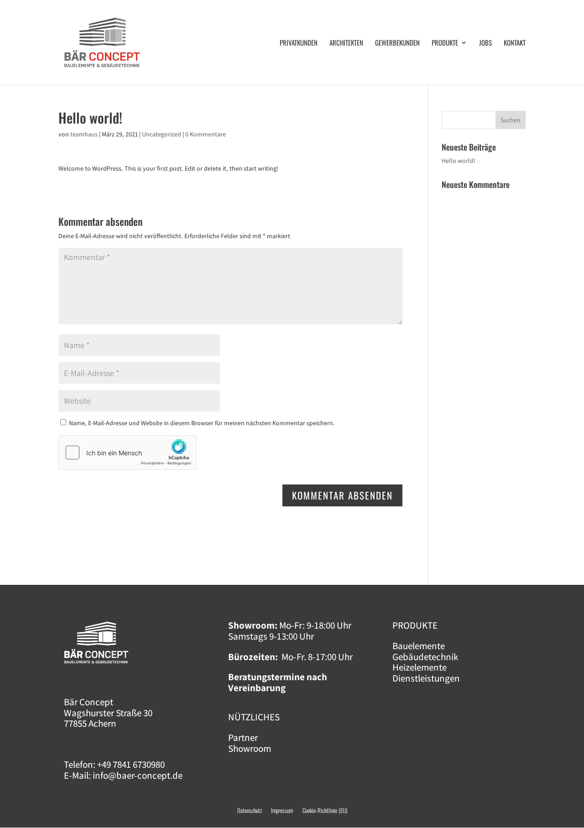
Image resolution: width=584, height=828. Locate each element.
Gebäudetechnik (425, 657)
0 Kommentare (205, 134)
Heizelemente (419, 667)
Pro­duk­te (445, 43)
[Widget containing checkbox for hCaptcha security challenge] (127, 452)
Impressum (286, 810)
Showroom (249, 748)
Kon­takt (515, 43)
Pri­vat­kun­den (299, 43)
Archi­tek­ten (346, 43)
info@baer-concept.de (137, 775)
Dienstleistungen (426, 678)
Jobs (485, 43)
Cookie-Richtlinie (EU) (324, 810)
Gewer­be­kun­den (397, 43)
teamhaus (84, 134)
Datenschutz (249, 810)
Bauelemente (418, 646)
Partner (243, 737)
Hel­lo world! (458, 160)
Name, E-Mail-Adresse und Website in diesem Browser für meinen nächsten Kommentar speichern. (202, 423)
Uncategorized (161, 134)
